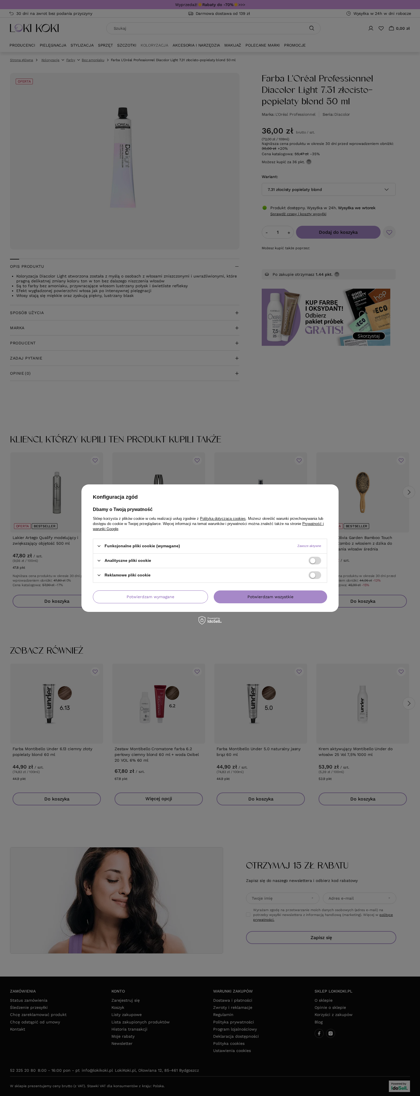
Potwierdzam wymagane (150, 596)
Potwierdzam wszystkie (270, 596)
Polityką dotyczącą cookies (223, 518)
